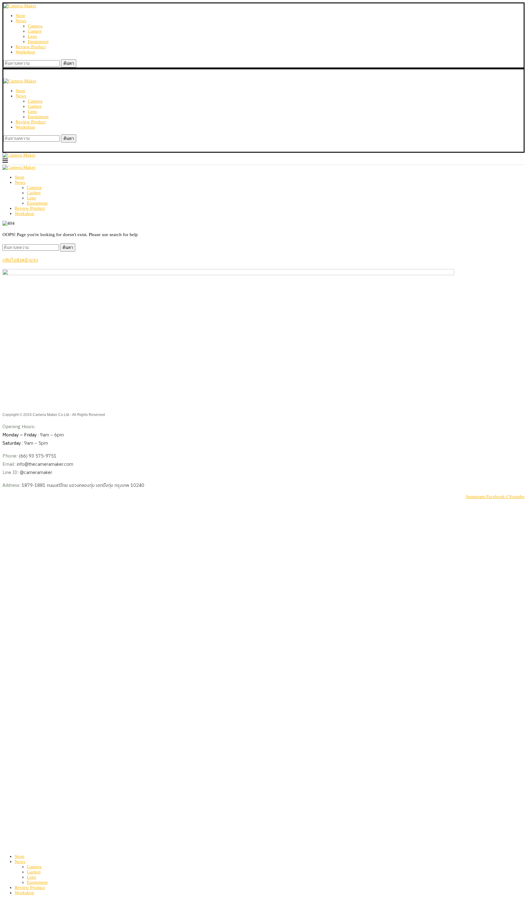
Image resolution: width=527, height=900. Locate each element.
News (21, 20)
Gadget (34, 31)
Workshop (25, 51)
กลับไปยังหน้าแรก (20, 260)
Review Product (31, 46)
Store (20, 15)
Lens (32, 36)
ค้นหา (68, 63)
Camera (35, 26)
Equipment (38, 41)
